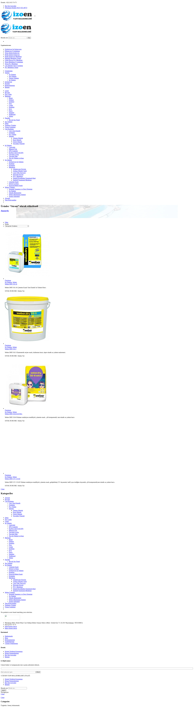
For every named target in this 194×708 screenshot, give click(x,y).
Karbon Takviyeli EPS (16, 153)
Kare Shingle (17, 140)
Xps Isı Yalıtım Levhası (16, 158)
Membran (12, 167)
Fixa (10, 103)
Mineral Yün (13, 149)
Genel (7, 91)
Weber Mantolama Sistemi (17, 194)
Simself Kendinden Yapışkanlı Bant (24, 178)
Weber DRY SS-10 (11, 284)
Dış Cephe (8, 94)
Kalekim (11, 107)
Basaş (11, 98)
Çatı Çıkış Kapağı (14, 131)
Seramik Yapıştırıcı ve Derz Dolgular (20, 189)
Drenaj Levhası (14, 184)
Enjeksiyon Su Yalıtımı (16, 162)
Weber (11, 116)
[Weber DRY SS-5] (99, 319)
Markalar (8, 96)
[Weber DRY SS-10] (99, 254)
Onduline (12, 133)
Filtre (6, 222)
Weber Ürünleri (10, 187)
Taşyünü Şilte (13, 156)
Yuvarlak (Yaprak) (19, 143)
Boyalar (7, 92)
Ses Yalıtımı (8, 122)
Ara (29, 38)
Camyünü (12, 147)
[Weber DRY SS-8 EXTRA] (99, 383)
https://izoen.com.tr (11, 628)
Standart (11, 112)
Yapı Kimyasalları (10, 200)
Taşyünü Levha (14, 154)
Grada (11, 105)
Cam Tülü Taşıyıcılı (19, 173)
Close (2, 489)
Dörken (11, 100)
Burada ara (4, 38)
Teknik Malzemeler (15, 193)
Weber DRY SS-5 (10, 349)
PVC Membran (18, 176)
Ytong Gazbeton (10, 127)
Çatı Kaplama (9, 129)
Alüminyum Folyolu (19, 169)
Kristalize (12, 165)
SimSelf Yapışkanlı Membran (22, 180)
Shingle (11, 136)
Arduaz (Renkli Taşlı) (20, 171)
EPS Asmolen (13, 151)
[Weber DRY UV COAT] (99, 448)
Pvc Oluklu (12, 134)
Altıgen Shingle (18, 138)
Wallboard (12, 114)
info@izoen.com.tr (11, 626)
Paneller (7, 118)
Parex (11, 111)
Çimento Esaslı (13, 182)
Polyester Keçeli (18, 174)
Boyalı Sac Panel (14, 120)
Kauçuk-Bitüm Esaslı (16, 185)
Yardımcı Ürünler (10, 125)
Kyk (10, 109)
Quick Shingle (17, 142)
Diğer (6, 123)
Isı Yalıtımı (8, 145)
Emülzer (11, 102)
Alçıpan (7, 198)
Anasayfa (5, 211)
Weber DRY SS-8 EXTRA (13, 414)
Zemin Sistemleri (14, 196)
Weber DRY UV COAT (12, 479)
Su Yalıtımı (8, 160)
